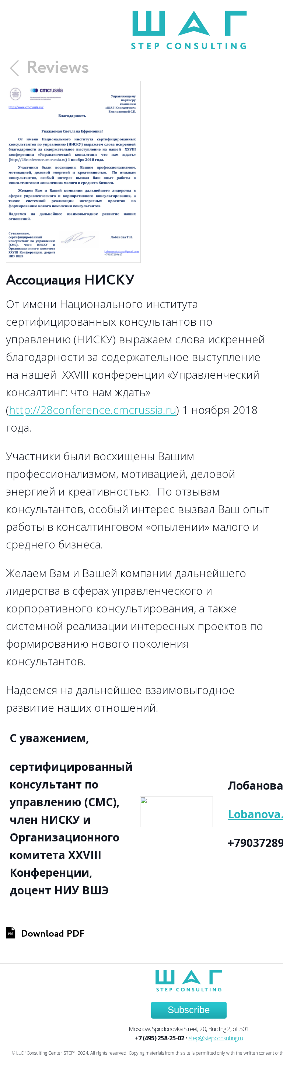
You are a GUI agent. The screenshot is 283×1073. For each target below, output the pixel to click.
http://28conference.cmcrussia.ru (92, 409)
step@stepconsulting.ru (216, 1038)
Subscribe (189, 1009)
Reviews (57, 68)
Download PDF (53, 934)
